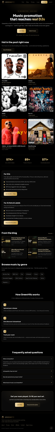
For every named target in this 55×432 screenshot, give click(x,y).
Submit (50, 2)
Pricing (32, 2)
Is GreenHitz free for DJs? (10, 371)
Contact (23, 425)
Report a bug (29, 425)
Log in (38, 2)
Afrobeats (28, 274)
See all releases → (8, 50)
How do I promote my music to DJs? (12, 377)
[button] (24, 77)
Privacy (8, 425)
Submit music (32, 31)
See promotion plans (10, 222)
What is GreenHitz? (8, 359)
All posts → (50, 233)
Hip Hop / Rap (6, 274)
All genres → (6, 282)
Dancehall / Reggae (7, 278)
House (35, 274)
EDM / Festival (19, 278)
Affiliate (17, 425)
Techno (42, 278)
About (3, 425)
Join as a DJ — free (10, 194)
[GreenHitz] (8, 2)
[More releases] (51, 94)
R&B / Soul (15, 274)
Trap (42, 274)
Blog (27, 2)
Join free (44, 2)
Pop (22, 274)
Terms (12, 425)
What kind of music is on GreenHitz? (13, 382)
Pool (23, 2)
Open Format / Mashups (31, 278)
